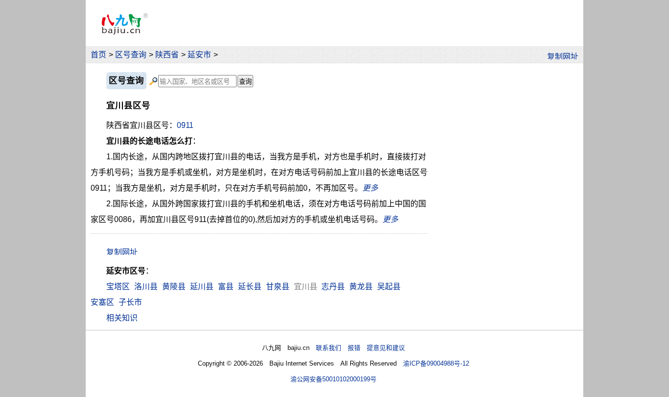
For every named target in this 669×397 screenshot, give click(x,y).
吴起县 (389, 286)
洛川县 (146, 286)
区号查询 (130, 54)
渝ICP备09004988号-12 (436, 363)
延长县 (250, 286)
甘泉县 (277, 286)
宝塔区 (118, 286)
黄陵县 (174, 286)
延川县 (202, 286)
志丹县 (333, 286)
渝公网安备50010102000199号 (333, 379)
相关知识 (122, 318)
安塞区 (102, 302)
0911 (185, 125)
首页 (98, 54)
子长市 (130, 302)
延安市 (199, 54)
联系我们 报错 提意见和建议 (360, 347)
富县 (226, 286)
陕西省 (167, 54)
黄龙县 (361, 286)
